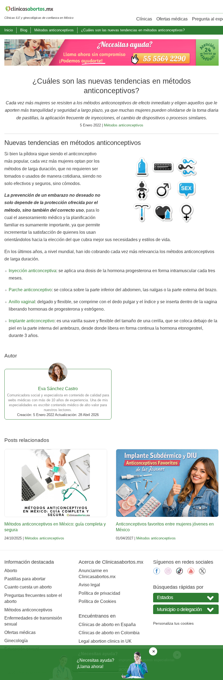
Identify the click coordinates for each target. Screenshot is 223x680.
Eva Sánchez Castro (58, 388)
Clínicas (144, 19)
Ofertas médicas (172, 19)
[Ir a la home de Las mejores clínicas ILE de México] (38, 10)
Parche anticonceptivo (30, 289)
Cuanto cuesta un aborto (28, 587)
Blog (23, 30)
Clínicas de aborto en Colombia (109, 632)
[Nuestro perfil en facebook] (156, 572)
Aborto (10, 570)
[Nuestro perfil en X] (202, 572)
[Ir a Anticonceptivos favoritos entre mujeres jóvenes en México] (167, 483)
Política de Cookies (97, 601)
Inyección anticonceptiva (32, 270)
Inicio (8, 30)
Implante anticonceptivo (31, 320)
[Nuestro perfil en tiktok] (179, 572)
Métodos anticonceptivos (54, 30)
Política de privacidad (99, 593)
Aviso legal (89, 584)
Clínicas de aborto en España (107, 624)
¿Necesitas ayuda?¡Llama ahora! (95, 663)
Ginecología (16, 640)
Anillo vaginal (22, 301)
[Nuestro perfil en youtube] (190, 572)
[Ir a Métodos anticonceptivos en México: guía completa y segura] (56, 483)
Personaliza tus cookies (173, 623)
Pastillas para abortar (24, 578)
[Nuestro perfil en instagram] (168, 572)
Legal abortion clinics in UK (105, 641)
